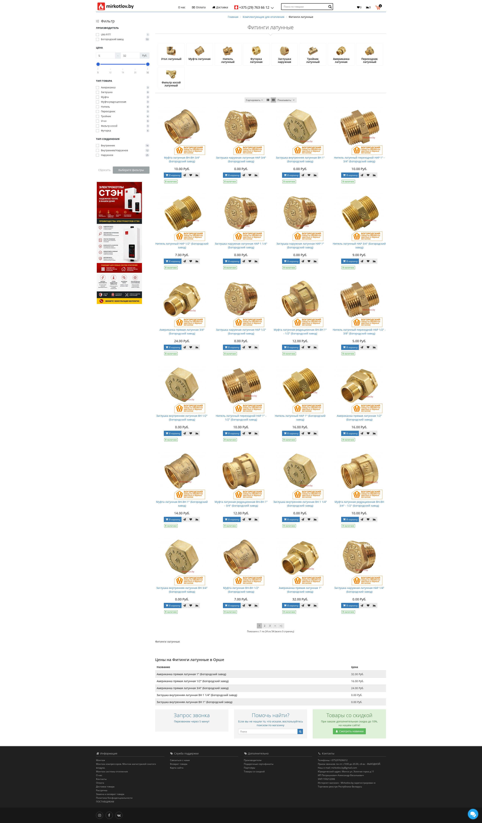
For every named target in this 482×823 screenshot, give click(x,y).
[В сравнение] (197, 175)
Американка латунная (341, 60)
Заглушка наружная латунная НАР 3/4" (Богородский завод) (241, 159)
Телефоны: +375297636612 (333, 760)
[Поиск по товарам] (330, 7)
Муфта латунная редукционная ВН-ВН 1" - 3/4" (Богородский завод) (241, 503)
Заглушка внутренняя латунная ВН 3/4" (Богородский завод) (181, 589)
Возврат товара (178, 764)
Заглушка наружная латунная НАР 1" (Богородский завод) (300, 245)
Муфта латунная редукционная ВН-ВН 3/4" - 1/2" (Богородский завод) (359, 503)
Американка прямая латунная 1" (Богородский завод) (300, 589)
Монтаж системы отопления (112, 771)
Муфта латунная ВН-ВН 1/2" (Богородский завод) (241, 589)
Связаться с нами (180, 760)
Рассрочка (101, 790)
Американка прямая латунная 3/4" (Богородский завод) (181, 331)
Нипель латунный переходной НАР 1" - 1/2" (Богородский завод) (241, 417)
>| (281, 625)
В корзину (174, 175)
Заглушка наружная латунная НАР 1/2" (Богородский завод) (241, 331)
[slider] (98, 64)
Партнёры (249, 767)
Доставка (221, 7)
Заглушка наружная (284, 60)
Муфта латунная (199, 59)
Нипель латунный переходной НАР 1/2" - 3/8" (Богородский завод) (359, 331)
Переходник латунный (369, 60)
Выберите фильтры (131, 170)
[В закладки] (191, 175)
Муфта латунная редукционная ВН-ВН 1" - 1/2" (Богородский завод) (300, 331)
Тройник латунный (313, 60)
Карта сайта (176, 767)
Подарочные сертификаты (258, 764)
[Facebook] (110, 815)
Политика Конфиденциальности (114, 797)
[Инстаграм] (100, 815)
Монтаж (100, 760)
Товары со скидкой (254, 771)
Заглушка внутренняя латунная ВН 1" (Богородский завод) (300, 159)
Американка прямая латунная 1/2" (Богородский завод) (359, 417)
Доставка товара (105, 786)
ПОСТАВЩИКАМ (105, 801)
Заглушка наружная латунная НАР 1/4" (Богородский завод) (359, 589)
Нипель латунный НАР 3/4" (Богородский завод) (359, 245)
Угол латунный (171, 59)
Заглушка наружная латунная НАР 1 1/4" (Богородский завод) (241, 245)
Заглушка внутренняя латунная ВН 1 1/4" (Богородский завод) (300, 503)
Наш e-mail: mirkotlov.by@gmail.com (337, 767)
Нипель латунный (227, 60)
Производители (253, 760)
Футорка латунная (256, 60)
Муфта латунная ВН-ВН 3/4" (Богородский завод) (182, 159)
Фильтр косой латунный (171, 84)
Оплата (200, 7)
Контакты (101, 779)
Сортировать (253, 100)
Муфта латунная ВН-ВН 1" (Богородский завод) (182, 503)
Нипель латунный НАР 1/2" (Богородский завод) (181, 245)
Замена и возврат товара (110, 794)
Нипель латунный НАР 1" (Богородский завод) (300, 417)
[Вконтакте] (119, 815)
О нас (181, 7)
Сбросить (104, 170)
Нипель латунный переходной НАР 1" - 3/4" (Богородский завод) (359, 159)
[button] (378, 7)
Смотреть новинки (351, 731)
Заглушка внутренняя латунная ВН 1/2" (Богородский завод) (181, 417)
